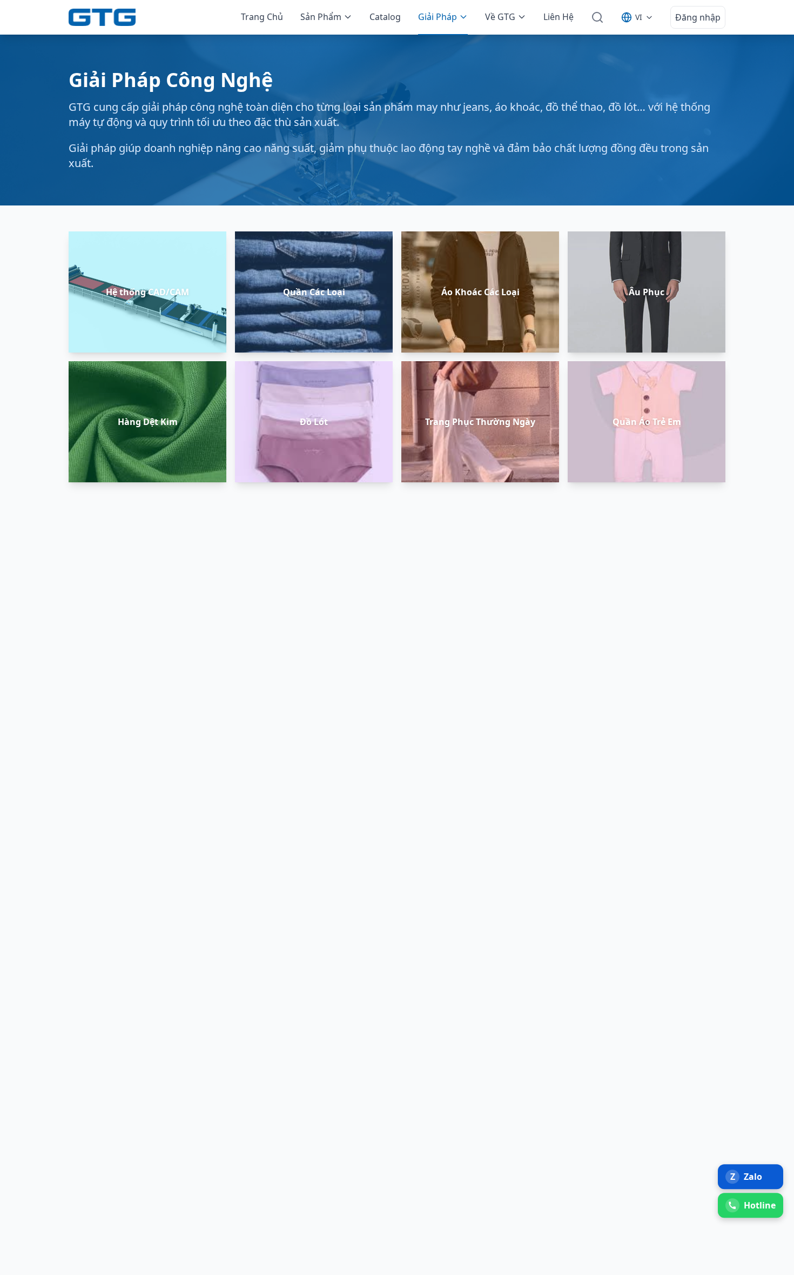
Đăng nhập (698, 17)
